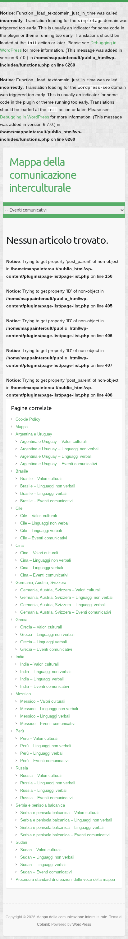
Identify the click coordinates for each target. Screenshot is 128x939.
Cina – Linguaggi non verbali (45, 560)
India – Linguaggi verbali (42, 679)
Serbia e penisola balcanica (40, 805)
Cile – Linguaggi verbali (41, 530)
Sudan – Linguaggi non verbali (47, 857)
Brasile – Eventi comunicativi (46, 501)
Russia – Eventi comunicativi (46, 797)
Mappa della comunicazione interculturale (42, 174)
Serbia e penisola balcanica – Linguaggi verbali (62, 827)
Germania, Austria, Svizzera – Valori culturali (60, 590)
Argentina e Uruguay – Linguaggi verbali (56, 456)
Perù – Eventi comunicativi (44, 760)
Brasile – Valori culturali (41, 478)
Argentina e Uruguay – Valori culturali (53, 441)
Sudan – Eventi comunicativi (46, 872)
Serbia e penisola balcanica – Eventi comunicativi (65, 835)
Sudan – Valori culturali (41, 849)
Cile (19, 508)
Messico (23, 694)
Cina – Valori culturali (39, 553)
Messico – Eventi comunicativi (47, 723)
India (20, 656)
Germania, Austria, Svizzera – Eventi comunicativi (65, 612)
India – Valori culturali (39, 664)
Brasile (22, 471)
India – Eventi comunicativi (44, 686)
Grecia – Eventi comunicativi (46, 649)
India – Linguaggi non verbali (45, 671)
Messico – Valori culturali (42, 701)
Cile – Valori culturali (38, 515)
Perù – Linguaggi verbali (41, 753)
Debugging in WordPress (24, 116)
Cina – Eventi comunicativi (44, 575)
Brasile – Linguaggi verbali (43, 493)
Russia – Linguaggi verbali (43, 790)
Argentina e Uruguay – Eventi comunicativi (58, 463)
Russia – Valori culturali (41, 775)
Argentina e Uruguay (34, 434)
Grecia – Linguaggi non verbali (47, 634)
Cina (20, 545)
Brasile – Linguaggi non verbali (47, 486)
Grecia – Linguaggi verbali (43, 642)
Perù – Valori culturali (39, 738)
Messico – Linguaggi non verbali (49, 708)
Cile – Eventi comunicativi (43, 538)
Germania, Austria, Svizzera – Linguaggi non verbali (66, 597)
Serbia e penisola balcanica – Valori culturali (59, 812)
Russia (22, 768)
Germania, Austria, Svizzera (41, 582)
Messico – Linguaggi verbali (45, 716)
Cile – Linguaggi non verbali (45, 523)
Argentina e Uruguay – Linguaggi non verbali (59, 449)
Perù (20, 731)
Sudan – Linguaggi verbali (43, 864)
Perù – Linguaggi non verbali (45, 746)
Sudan (21, 842)
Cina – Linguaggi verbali (41, 567)
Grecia (21, 619)
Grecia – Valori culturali (41, 627)
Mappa (22, 426)
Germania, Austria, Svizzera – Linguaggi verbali (63, 604)
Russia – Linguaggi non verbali (47, 783)
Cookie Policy (28, 419)
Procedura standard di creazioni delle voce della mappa (65, 879)
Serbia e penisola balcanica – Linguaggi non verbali (66, 820)
